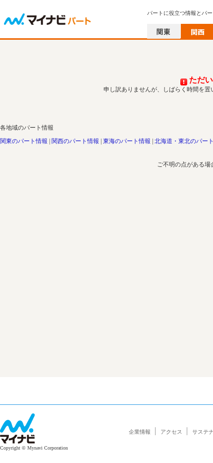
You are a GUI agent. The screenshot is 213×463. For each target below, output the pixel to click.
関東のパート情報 (24, 141)
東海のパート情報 (127, 141)
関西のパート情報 (75, 141)
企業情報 (140, 432)
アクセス (171, 432)
